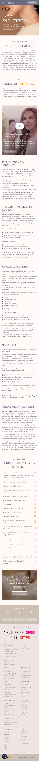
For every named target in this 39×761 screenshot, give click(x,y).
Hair (5, 668)
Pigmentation (25, 668)
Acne (6, 681)
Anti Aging (24, 681)
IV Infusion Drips (10, 700)
